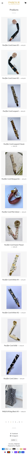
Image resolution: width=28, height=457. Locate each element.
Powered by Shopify (14, 446)
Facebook (15, 434)
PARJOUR (17, 444)
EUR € (13, 440)
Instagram (15, 436)
